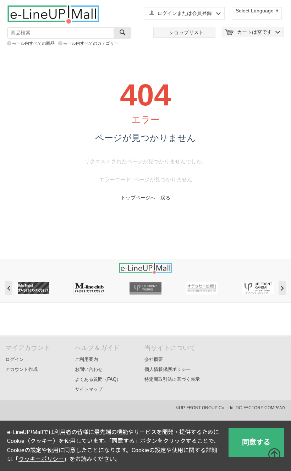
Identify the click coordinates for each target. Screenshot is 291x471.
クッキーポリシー (41, 459)
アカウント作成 (21, 369)
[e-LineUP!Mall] (53, 14)
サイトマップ (89, 389)
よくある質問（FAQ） (98, 379)
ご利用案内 (86, 359)
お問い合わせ (89, 369)
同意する (256, 442)
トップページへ (138, 198)
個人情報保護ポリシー (167, 369)
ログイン (14, 359)
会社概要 (153, 359)
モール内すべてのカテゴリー (91, 43)
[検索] (122, 33)
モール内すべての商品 (33, 43)
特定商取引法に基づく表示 (172, 379)
